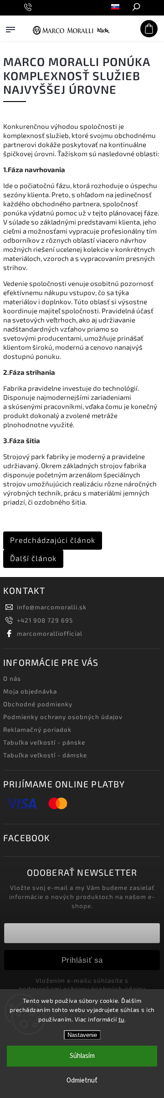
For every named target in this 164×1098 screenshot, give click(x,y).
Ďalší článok (33, 558)
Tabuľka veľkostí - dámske (45, 755)
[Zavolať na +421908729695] (29, 7)
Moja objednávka (30, 691)
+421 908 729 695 (45, 620)
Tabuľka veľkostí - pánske (44, 742)
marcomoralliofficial (49, 633)
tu (121, 1019)
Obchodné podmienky (37, 704)
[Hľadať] (136, 8)
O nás (12, 678)
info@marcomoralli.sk (52, 607)
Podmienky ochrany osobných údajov (63, 716)
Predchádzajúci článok (52, 540)
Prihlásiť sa (82, 960)
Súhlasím (82, 1056)
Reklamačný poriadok (37, 729)
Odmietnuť (82, 1080)
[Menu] (10, 38)
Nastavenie (82, 1035)
